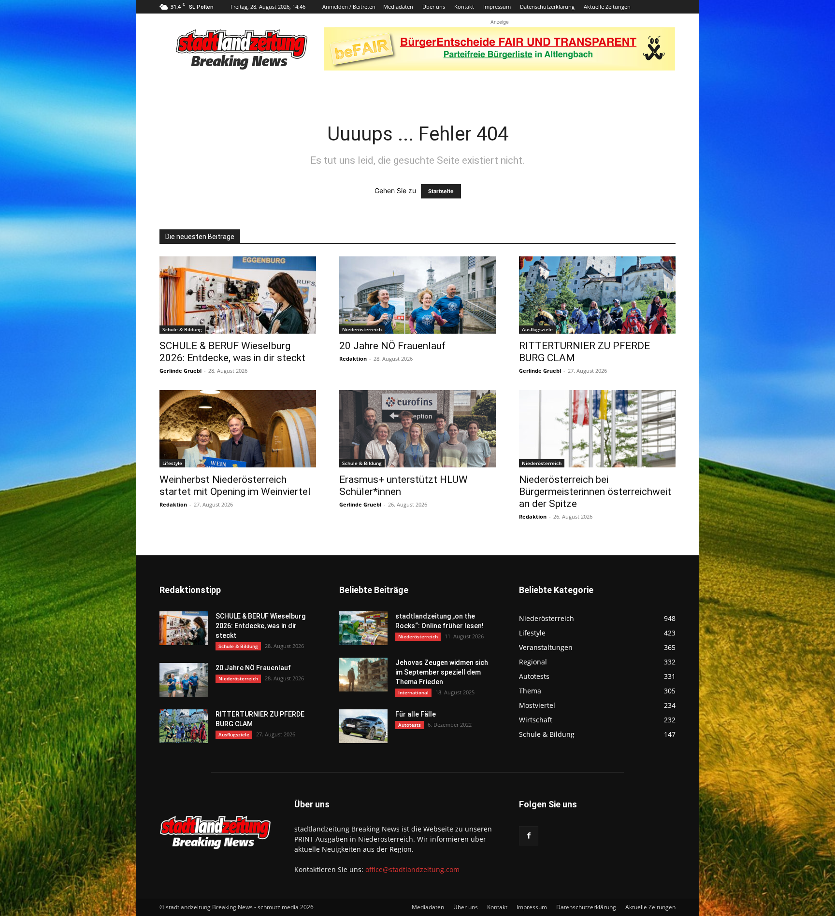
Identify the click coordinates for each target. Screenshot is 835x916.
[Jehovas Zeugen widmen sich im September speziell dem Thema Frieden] (363, 674)
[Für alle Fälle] (363, 726)
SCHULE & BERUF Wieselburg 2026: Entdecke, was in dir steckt (232, 352)
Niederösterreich (362, 329)
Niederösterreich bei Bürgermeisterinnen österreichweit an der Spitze (595, 491)
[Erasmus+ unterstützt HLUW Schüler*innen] (417, 428)
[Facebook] (528, 836)
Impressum (497, 6)
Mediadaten (398, 6)
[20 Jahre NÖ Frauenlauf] (417, 295)
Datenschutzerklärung (547, 6)
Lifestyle (172, 463)
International (413, 692)
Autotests (409, 724)
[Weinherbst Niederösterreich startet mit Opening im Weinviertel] (237, 428)
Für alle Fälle (415, 714)
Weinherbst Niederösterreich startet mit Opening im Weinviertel (235, 485)
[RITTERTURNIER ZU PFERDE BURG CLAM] (597, 295)
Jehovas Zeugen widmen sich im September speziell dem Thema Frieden (441, 672)
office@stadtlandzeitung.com (412, 869)
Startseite (441, 191)
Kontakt (464, 6)
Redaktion (353, 358)
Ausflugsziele (537, 329)
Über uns (433, 6)
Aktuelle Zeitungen (607, 6)
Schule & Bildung (182, 329)
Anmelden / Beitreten (348, 6)
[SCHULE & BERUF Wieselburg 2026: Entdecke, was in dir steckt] (237, 295)
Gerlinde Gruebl (180, 370)
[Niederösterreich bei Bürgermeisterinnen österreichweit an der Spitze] (597, 428)
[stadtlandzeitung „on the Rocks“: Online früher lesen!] (363, 628)
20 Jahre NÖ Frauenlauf (392, 346)
